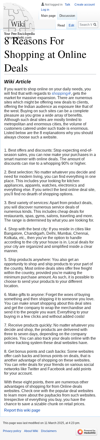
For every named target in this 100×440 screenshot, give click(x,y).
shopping (60, 93)
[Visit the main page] (19, 19)
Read (61, 25)
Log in (45, 9)
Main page (48, 15)
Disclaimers (49, 431)
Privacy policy (12, 431)
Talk (67, 4)
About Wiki (31, 431)
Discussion (67, 15)
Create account (85, 4)
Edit (71, 25)
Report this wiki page (22, 410)
